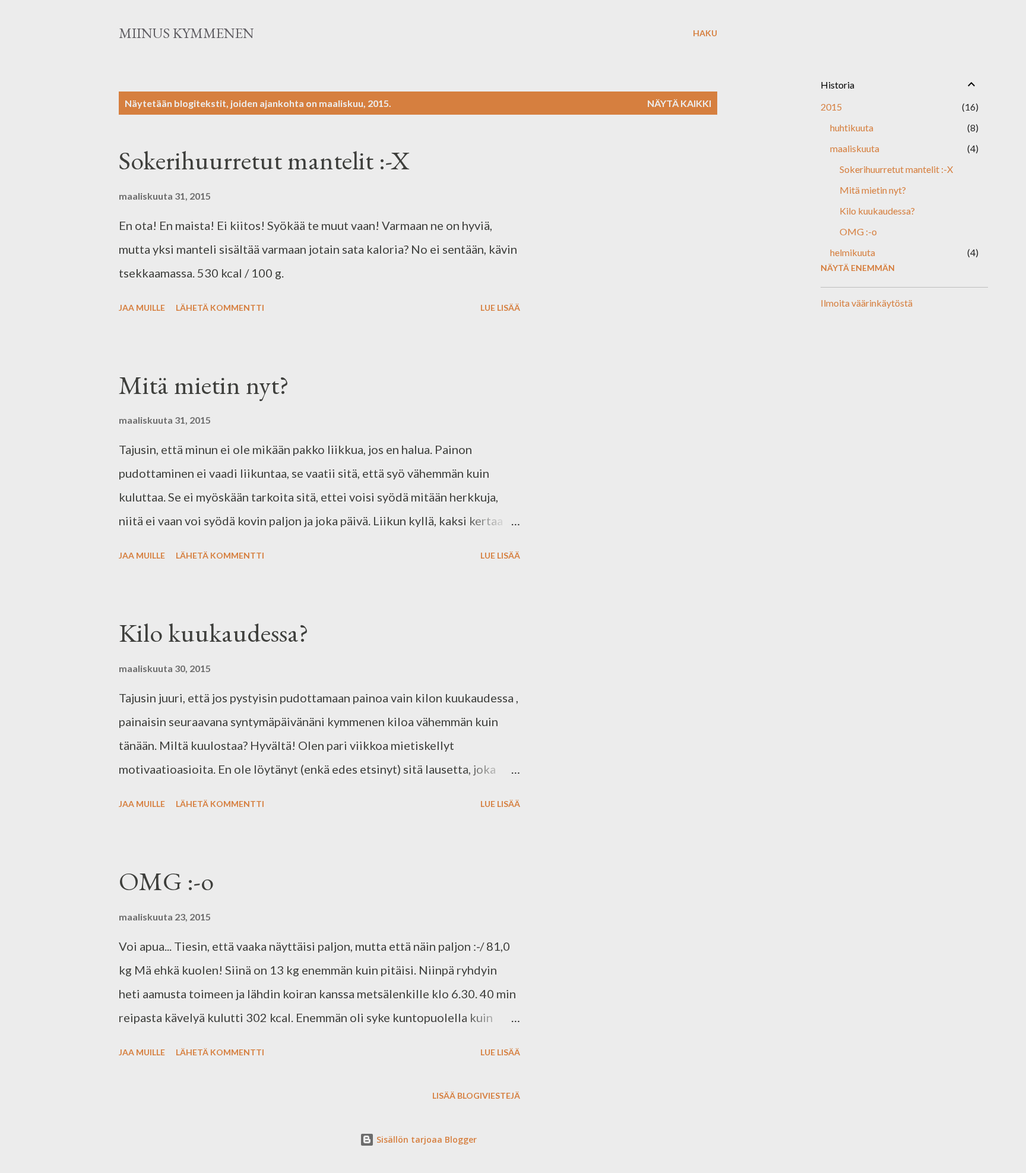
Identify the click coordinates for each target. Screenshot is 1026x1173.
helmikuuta (852, 252)
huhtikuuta (851, 127)
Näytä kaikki (679, 103)
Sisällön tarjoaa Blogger (425, 1139)
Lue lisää (500, 307)
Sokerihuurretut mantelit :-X (264, 160)
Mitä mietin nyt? (204, 385)
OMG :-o (166, 881)
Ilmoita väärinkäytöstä (867, 302)
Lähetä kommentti (220, 307)
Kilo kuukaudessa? (214, 632)
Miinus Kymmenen (186, 33)
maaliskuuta (854, 148)
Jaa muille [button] (142, 307)
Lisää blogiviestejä (476, 1095)
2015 (831, 106)
